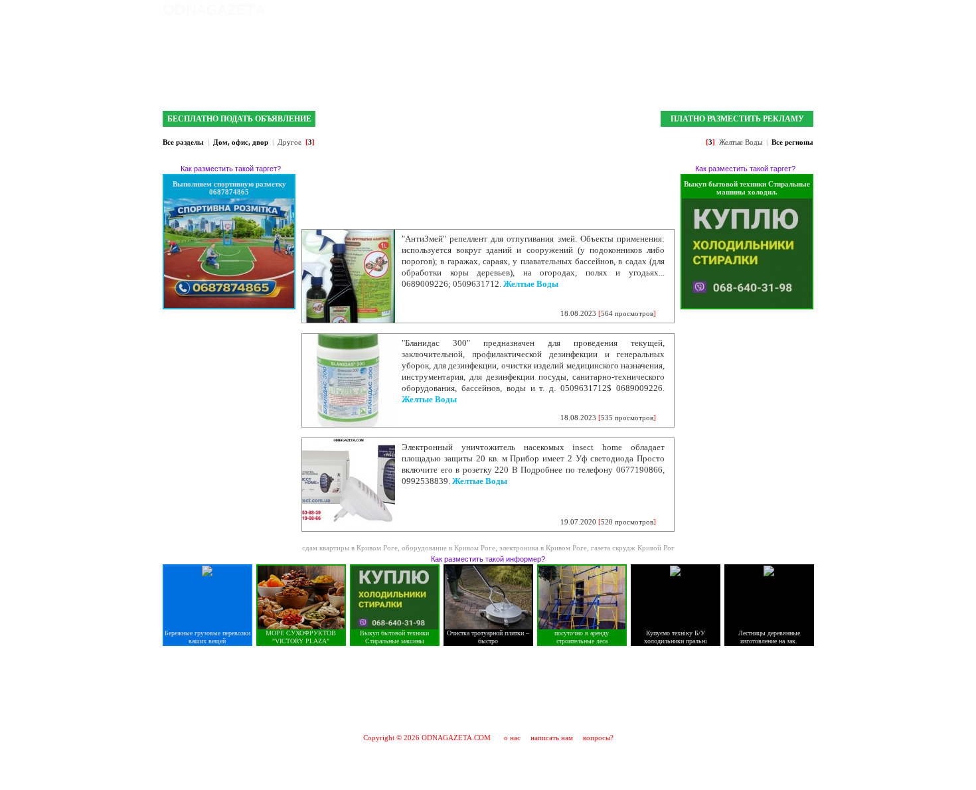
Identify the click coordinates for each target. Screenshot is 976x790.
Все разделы (183, 142)
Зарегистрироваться (746, 10)
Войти (802, 10)
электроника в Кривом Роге (543, 548)
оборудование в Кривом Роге (448, 548)
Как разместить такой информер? (488, 559)
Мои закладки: (672, 10)
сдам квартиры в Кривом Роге (350, 548)
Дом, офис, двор (240, 142)
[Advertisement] (488, 689)
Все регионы (792, 142)
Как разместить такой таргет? (231, 169)
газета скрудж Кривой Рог (633, 548)
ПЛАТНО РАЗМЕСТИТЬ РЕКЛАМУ (737, 118)
